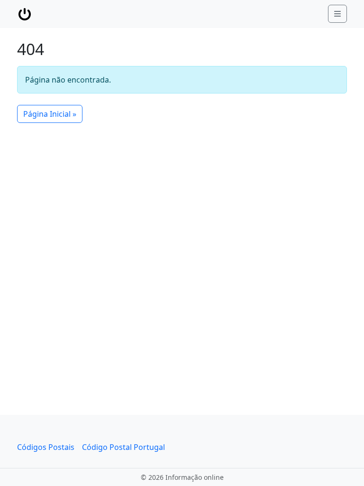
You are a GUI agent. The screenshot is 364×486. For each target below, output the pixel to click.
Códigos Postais (45, 447)
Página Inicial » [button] (49, 114)
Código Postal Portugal (123, 447)
